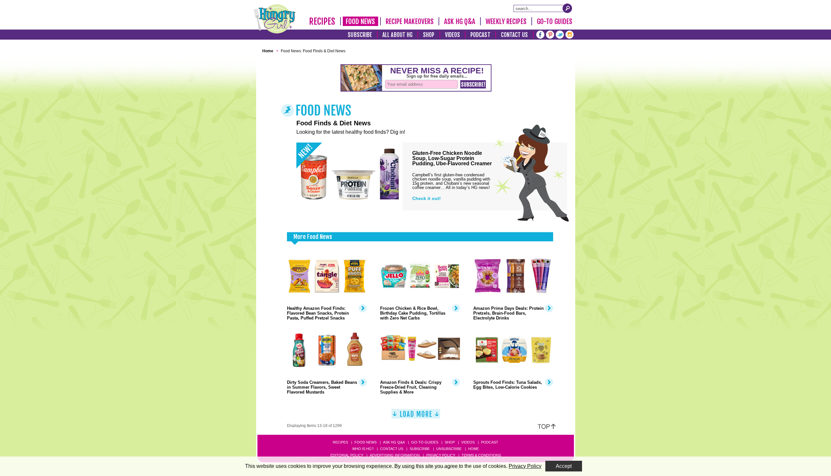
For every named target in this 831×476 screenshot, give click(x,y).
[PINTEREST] (550, 34)
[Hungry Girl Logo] (274, 18)
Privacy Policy (440, 455)
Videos (452, 34)
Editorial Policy (346, 455)
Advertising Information (395, 455)
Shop (428, 34)
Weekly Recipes (506, 21)
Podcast (480, 34)
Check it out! (426, 198)
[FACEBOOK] (540, 34)
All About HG (397, 34)
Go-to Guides (424, 442)
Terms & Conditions (481, 455)
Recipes (322, 21)
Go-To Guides (554, 21)
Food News (360, 21)
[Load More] (415, 416)
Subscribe (360, 34)
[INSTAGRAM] (569, 34)
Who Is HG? (363, 449)
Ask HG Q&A (459, 21)
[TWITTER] (560, 34)
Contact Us (514, 34)
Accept (564, 466)
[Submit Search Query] (567, 8)
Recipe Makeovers (410, 21)
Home (473, 449)
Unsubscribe (449, 449)
